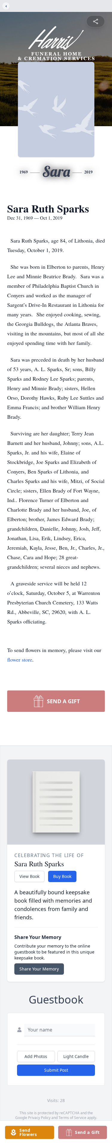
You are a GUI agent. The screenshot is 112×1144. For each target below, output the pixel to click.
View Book (29, 876)
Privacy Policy (39, 1117)
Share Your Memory (39, 969)
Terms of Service (72, 1117)
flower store (19, 659)
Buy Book (62, 876)
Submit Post (56, 1070)
